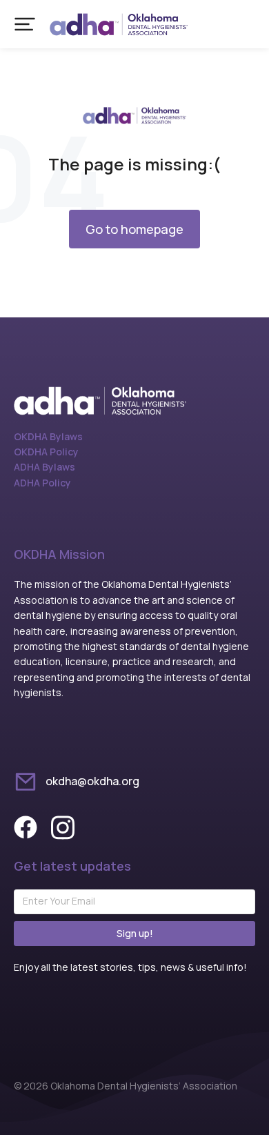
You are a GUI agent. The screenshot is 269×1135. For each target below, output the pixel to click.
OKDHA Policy (46, 451)
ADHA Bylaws (44, 466)
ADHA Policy (42, 482)
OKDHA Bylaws (48, 436)
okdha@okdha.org (92, 781)
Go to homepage (134, 229)
